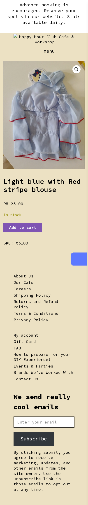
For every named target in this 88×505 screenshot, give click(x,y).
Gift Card (25, 341)
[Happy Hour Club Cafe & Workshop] (45, 39)
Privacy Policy (31, 319)
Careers (22, 288)
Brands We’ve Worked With (43, 372)
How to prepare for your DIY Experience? (42, 357)
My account (26, 335)
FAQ (17, 348)
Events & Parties (33, 366)
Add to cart (22, 227)
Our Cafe (23, 282)
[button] (76, 69)
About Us (23, 276)
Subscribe (34, 438)
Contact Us (26, 379)
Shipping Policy (32, 295)
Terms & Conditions (36, 313)
